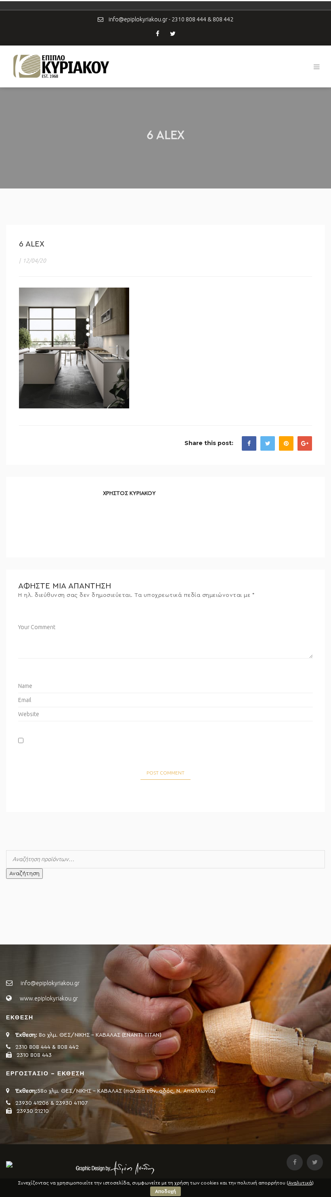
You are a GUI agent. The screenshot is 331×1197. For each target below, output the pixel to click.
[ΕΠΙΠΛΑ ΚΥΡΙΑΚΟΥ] (60, 66)
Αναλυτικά (300, 1182)
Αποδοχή (165, 1191)
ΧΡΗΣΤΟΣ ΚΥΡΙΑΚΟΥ (129, 493)
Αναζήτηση (24, 873)
